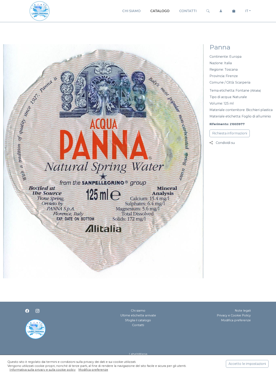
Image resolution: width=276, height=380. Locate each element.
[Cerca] (208, 11)
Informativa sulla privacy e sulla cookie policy (42, 370)
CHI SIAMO (131, 11)
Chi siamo (138, 310)
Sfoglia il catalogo (138, 320)
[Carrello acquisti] (233, 11)
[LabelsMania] (39, 10)
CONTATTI (188, 11)
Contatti (138, 325)
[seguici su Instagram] (37, 311)
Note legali (243, 310)
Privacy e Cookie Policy (234, 315)
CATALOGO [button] (160, 11)
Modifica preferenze (236, 320)
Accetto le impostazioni (247, 364)
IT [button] (246, 11)
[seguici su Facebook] (27, 311)
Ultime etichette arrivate (138, 315)
